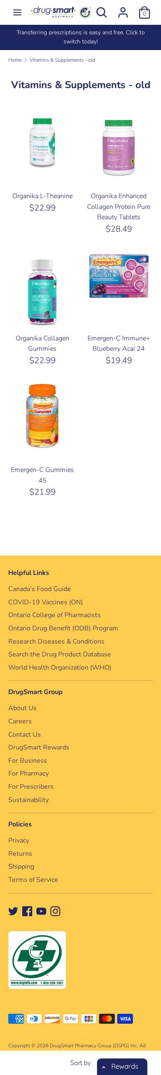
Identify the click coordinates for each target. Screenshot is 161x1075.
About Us (22, 708)
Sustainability (28, 799)
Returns (20, 853)
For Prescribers (31, 786)
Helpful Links (28, 572)
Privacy (18, 840)
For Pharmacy (28, 773)
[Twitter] (13, 910)
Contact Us (24, 734)
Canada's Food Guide (39, 589)
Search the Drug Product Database (59, 654)
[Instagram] (55, 910)
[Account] (123, 9)
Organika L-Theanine (42, 196)
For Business (27, 760)
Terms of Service (33, 879)
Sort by (80, 1063)
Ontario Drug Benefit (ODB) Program (63, 628)
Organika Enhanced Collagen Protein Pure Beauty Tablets (118, 207)
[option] (80, 37)
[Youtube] (41, 910)
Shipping (21, 866)
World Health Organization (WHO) (59, 667)
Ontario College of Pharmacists (54, 615)
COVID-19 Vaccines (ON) (45, 602)
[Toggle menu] (17, 12)
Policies (20, 824)
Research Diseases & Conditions (56, 641)
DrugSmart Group (35, 692)
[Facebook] (27, 910)
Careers (20, 721)
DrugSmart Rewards (38, 747)
